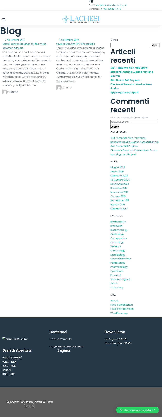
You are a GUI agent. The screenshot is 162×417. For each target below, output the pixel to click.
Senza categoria (120, 279)
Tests (113, 283)
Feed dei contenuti (121, 304)
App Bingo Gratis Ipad (124, 92)
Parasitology (117, 262)
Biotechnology (118, 230)
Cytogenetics (118, 238)
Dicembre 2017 (118, 208)
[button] (137, 410)
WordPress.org (119, 313)
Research (116, 275)
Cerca (114, 39)
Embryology (117, 242)
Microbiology (117, 254)
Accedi (114, 300)
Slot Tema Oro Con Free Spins (129, 67)
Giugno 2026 (117, 167)
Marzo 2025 (117, 171)
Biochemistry (118, 221)
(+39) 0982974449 (111, 8)
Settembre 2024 (120, 179)
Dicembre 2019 (118, 188)
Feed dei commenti (122, 308)
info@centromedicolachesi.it (111, 5)
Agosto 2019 (117, 204)
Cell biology (117, 234)
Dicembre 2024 (119, 175)
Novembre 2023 (119, 183)
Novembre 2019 (119, 192)
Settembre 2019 (119, 200)
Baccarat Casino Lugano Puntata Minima (134, 142)
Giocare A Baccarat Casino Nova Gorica (133, 150)
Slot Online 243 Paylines (125, 80)
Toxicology (116, 287)
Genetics (115, 246)
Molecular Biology (120, 258)
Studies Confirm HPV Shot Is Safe (75, 43)
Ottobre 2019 (118, 196)
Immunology (117, 250)
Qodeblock (116, 271)
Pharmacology (119, 267)
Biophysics (116, 225)
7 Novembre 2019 (14, 39)
